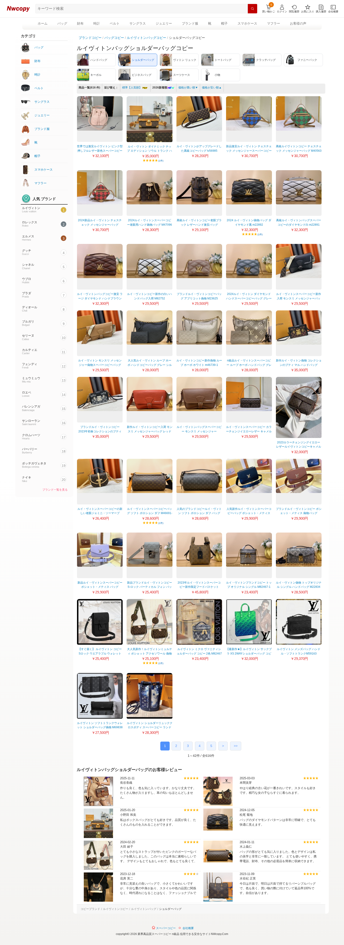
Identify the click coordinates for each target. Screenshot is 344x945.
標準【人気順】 (132, 87)
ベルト (115, 23)
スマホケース (247, 23)
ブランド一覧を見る (55, 489)
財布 (80, 23)
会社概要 (188, 928)
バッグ (62, 23)
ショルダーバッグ (170, 909)
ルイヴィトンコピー (115, 909)
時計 (96, 23)
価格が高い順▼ (188, 87)
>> (236, 746)
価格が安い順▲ (212, 87)
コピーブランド (90, 909)
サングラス (137, 23)
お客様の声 (298, 23)
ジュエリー (164, 23)
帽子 (224, 23)
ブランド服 (190, 23)
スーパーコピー (165, 928)
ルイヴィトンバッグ (143, 909)
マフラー (273, 23)
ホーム (43, 23)
